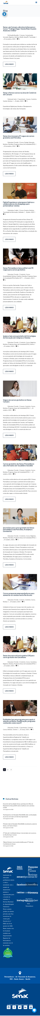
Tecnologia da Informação (10, 212)
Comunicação (29, 35)
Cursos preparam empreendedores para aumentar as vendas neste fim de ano (18, 594)
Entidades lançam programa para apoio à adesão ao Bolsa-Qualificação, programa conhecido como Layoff (19, 721)
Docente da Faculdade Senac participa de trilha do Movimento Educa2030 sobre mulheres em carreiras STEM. (18, 805)
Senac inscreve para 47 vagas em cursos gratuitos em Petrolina (18, 137)
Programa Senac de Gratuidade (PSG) (24, 144)
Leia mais (9, 64)
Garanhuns (33, 662)
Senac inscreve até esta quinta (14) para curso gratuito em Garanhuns (18, 656)
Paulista (19, 276)
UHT (20, 278)
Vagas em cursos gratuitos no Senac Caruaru (17, 401)
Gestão (5, 101)
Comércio (34, 99)
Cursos (22, 142)
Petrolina (10, 144)
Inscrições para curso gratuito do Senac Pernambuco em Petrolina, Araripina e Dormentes (18, 529)
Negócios (11, 37)
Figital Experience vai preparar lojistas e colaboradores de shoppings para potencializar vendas (18, 204)
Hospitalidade (7, 276)
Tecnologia (32, 37)
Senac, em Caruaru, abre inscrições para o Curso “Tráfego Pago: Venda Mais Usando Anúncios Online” (19, 29)
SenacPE (26, 37)
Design (26, 142)
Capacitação (21, 99)
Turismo (15, 729)
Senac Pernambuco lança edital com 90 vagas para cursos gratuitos (18, 269)
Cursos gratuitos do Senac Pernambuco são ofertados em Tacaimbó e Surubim (18, 465)
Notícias (17, 37)
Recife (21, 37)
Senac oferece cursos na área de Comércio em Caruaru (19, 94)
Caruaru (22, 35)
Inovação (5, 37)
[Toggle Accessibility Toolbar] (4, 14)
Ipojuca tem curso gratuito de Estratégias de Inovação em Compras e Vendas (19, 337)
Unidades (21, 212)
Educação (31, 142)
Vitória (32, 344)
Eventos (26, 210)
